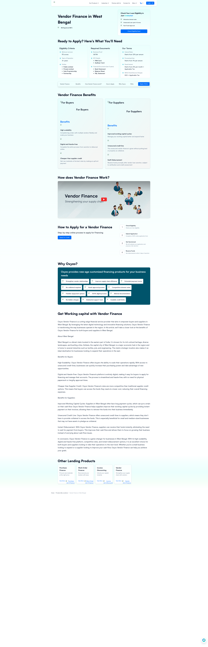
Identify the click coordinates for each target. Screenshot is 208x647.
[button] (142, 3)
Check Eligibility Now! (134, 31)
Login (149, 3)
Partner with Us (116, 3)
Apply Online (144, 84)
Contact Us (126, 3)
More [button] (133, 3)
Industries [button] (104, 3)
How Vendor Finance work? (93, 84)
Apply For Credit (64, 237)
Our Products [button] (93, 3)
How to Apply (110, 84)
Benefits (78, 84)
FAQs (131, 84)
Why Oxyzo (122, 84)
